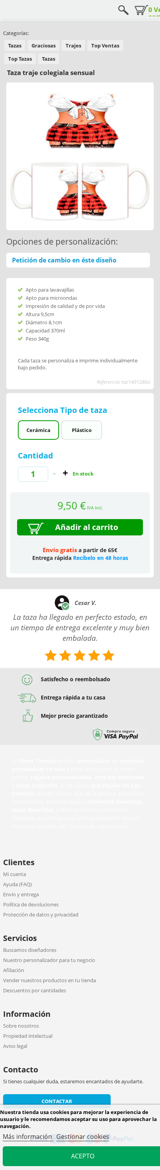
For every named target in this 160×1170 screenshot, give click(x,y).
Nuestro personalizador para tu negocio (49, 960)
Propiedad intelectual (27, 1035)
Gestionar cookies (82, 1136)
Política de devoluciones (31, 904)
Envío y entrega (21, 894)
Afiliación (13, 970)
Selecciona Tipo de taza (63, 410)
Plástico (82, 430)
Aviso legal (15, 1045)
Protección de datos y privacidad (40, 914)
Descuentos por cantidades (34, 990)
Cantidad (35, 455)
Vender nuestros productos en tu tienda (49, 980)
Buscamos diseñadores (29, 949)
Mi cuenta (14, 874)
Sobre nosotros (21, 1025)
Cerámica (38, 430)
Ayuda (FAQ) (17, 884)
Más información (28, 1136)
